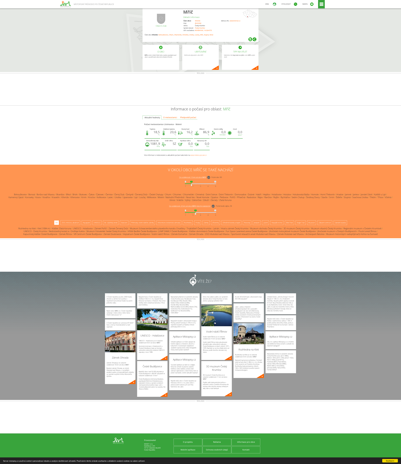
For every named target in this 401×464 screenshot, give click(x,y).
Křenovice (75, 197)
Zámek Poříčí (100, 228)
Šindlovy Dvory (313, 197)
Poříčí (232, 197)
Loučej (197, 35)
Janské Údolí (366, 194)
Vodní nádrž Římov (160, 234)
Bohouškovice (163, 35)
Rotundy (247, 222)
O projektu (188, 442)
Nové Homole (203, 197)
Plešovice (224, 197)
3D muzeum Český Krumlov (296, 228)
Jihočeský (198, 23)
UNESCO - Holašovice (83, 228)
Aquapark (86, 222)
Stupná (206, 35)
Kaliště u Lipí (380, 194)
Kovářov (46, 197)
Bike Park (289, 222)
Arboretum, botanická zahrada (169, 222)
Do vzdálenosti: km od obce (192, 177)
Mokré (161, 197)
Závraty (214, 200)
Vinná (211, 35)
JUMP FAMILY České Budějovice (173, 231)
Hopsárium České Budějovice (136, 234)
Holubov (287, 194)
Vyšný (187, 200)
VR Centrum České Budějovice (88, 234)
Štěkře (339, 197)
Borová (31, 194)
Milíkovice (151, 197)
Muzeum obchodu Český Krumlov (266, 228)
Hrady (197, 222)
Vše (56, 222)
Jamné (348, 194)
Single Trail (301, 222)
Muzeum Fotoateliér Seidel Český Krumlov (106, 231)
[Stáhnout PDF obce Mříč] (250, 39)
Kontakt (246, 449)
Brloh (75, 194)
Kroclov (91, 197)
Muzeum (311, 222)
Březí (68, 194)
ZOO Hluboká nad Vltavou (217, 234)
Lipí (136, 197)
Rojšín (276, 197)
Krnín (83, 197)
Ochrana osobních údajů (217, 449)
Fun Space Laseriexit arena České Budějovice (246, 231)
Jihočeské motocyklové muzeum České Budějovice (292, 231)
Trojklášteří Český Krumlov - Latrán (203, 228)
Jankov (356, 194)
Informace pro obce (246, 442)
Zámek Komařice (179, 234)
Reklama (217, 442)
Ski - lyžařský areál (110, 222)
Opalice (214, 197)
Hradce (339, 194)
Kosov (38, 197)
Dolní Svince (211, 194)
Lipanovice (128, 197)
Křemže (197, 21)
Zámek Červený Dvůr (118, 228)
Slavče (324, 197)
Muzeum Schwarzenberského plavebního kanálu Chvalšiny (157, 228)
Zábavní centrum (325, 222)
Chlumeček (177, 35)
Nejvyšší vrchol (277, 222)
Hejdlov (266, 194)
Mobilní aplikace (188, 449)
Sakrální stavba (340, 222)
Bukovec (83, 194)
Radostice (251, 197)
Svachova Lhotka (360, 197)
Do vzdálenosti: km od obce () (189, 206)
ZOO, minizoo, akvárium (70, 222)
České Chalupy (156, 194)
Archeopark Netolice (315, 234)
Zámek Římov (65, 234)
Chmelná (185, 35)
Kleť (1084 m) (44, 228)
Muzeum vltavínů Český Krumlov (326, 228)
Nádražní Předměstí (175, 197)
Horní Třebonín (327, 194)
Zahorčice (196, 200)
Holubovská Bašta (301, 194)
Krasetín (56, 197)
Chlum (171, 35)
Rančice (268, 197)
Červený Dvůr (141, 194)
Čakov (91, 194)
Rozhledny (188, 222)
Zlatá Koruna (225, 200)
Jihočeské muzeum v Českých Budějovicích (337, 231)
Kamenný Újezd (16, 197)
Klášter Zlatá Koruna (61, 228)
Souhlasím (390, 460)
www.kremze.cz (235, 21)
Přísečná (241, 197)
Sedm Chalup (298, 197)
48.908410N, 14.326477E (203, 30)
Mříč (188, 12)
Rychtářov (285, 197)
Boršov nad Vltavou (46, 194)
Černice (109, 194)
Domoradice (240, 194)
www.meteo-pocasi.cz (198, 155)
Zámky (206, 222)
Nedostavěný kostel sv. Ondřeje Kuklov (67, 231)
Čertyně (129, 194)
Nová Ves (190, 197)
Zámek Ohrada (196, 234)
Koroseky (29, 197)
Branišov (60, 194)
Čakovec (100, 194)
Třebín (373, 197)
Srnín (331, 197)
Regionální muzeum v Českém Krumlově (362, 228)
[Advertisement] (200, 89)
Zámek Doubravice (112, 234)
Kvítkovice (101, 197)
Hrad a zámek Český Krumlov (234, 228)
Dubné (251, 194)
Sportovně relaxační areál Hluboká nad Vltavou (253, 234)
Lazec (110, 197)
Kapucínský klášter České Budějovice (40, 234)
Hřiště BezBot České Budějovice (142, 231)
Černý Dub (119, 194)
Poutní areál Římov (367, 231)
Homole (315, 194)
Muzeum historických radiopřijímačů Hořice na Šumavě (352, 234)
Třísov (380, 197)
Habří (258, 194)
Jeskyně (256, 222)
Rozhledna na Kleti (27, 228)
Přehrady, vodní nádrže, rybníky (142, 222)
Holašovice (277, 194)
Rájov (260, 197)
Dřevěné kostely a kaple (231, 222)
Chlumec (177, 194)
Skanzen (124, 222)
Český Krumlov (200, 28)
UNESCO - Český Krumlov (35, 231)
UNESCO (97, 222)
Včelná (388, 197)
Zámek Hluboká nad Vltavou (290, 234)
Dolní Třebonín (226, 194)
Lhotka (191, 35)
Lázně (265, 222)
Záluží (206, 200)
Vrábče (180, 200)
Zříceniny (215, 222)
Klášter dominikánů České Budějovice (206, 231)
